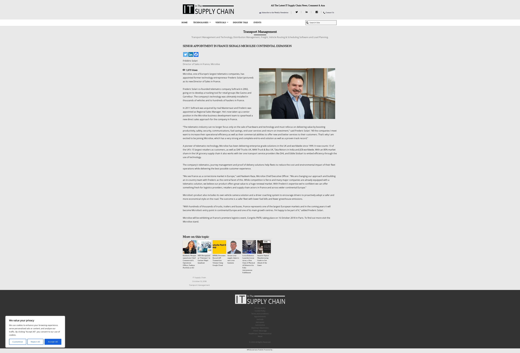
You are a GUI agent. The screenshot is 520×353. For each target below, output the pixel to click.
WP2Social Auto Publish (255, 350)
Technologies (200, 22)
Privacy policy (260, 308)
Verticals (220, 22)
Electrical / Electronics (260, 328)
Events (257, 22)
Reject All (35, 341)
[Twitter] (297, 12)
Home (185, 22)
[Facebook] (317, 12)
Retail (260, 336)
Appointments (260, 316)
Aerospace (260, 322)
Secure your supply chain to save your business (233, 259)
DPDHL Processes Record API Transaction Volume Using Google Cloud (219, 260)
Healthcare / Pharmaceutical (260, 333)
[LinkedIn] (307, 12)
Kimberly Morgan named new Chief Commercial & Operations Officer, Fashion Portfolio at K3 (189, 261)
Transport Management (199, 285)
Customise (17, 341)
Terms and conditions (260, 313)
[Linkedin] (190, 54)
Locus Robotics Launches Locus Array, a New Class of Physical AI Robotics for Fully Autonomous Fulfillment (248, 264)
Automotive (260, 325)
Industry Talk (240, 22)
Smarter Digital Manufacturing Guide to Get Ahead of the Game (263, 260)
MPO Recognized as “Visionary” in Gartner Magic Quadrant (204, 259)
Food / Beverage (260, 330)
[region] (35, 332)
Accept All (53, 341)
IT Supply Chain (199, 277)
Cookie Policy (260, 311)
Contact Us (330, 12)
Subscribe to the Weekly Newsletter (275, 12)
